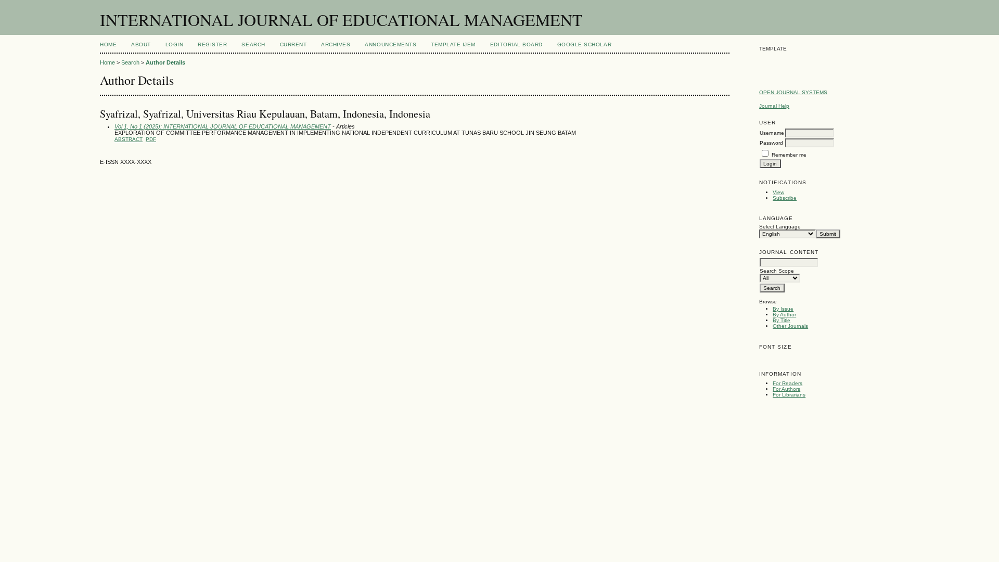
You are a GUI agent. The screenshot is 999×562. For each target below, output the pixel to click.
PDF (151, 139)
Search (253, 44)
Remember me (789, 155)
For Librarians (789, 395)
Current (293, 44)
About (141, 44)
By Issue (783, 309)
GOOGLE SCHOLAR (584, 44)
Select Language (780, 226)
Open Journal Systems (793, 92)
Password (771, 143)
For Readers (787, 383)
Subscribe (785, 198)
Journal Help (774, 106)
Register (212, 44)
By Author (784, 314)
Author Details (165, 62)
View (778, 192)
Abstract (128, 139)
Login (174, 44)
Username (772, 133)
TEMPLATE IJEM (453, 44)
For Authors (786, 389)
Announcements (390, 44)
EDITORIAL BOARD (516, 44)
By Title (781, 320)
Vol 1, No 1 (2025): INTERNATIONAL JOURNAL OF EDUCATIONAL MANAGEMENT (222, 126)
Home (108, 44)
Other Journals (790, 326)
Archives (335, 44)
